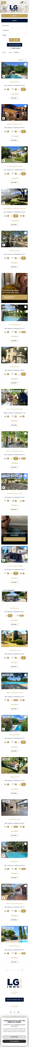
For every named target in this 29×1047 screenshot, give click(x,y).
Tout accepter (14, 1041)
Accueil (4, 52)
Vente (10, 52)
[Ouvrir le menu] (3, 2)
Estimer (14, 20)
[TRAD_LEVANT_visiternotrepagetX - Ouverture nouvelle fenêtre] (14, 1012)
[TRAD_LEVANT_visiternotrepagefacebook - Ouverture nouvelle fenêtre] (10, 1012)
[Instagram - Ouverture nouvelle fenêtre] (18, 1012)
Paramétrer (14, 1037)
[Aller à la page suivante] (22, 970)
